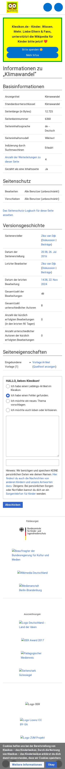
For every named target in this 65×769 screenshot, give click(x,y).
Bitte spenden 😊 (32, 49)
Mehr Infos (32, 55)
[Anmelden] (47, 7)
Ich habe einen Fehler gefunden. (30, 395)
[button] (27, 765)
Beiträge (46, 244)
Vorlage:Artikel (41, 362)
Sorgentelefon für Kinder (21, 493)
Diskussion (48, 240)
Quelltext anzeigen (44, 366)
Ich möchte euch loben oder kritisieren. (34, 410)
